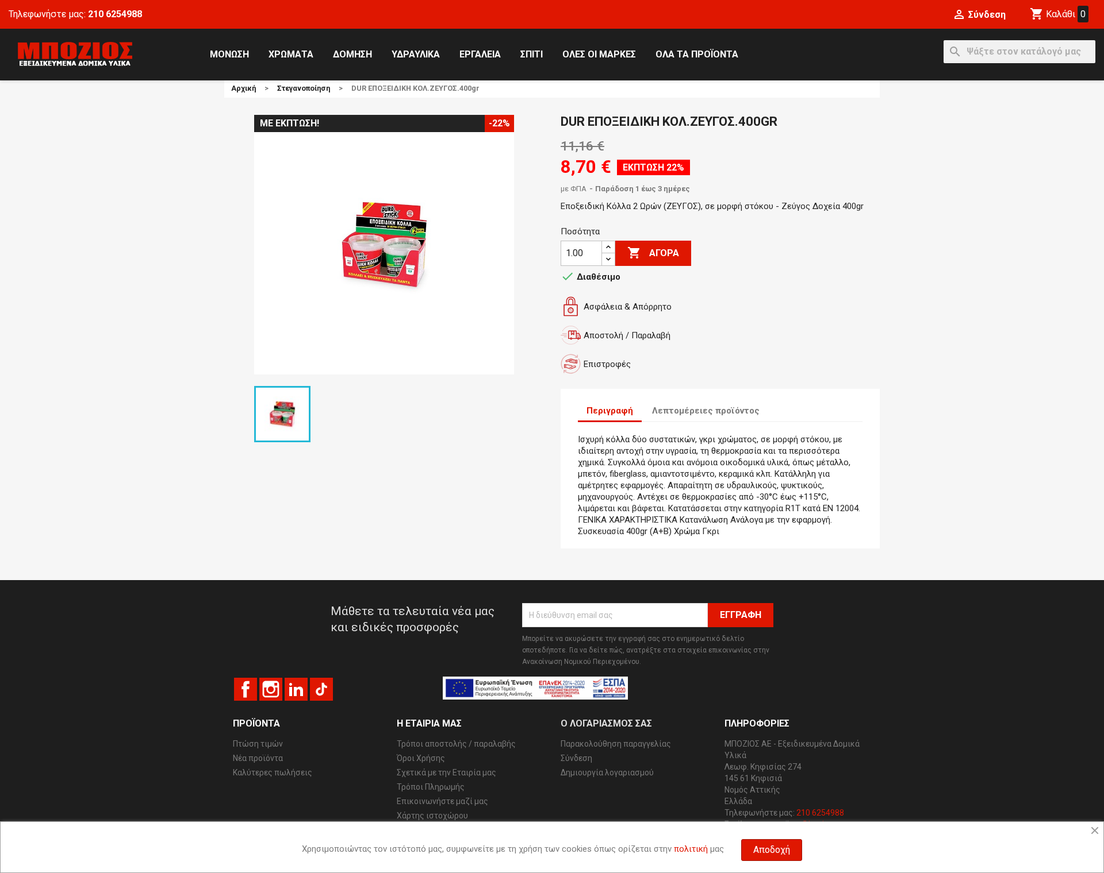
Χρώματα (291, 54)
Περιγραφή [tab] (609, 410)
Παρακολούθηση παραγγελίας (616, 743)
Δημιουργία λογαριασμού (607, 772)
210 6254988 (115, 14)
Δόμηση (352, 54)
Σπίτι (531, 54)
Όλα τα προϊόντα (697, 54)
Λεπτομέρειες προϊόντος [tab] (706, 410)
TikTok (321, 689)
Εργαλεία (480, 54)
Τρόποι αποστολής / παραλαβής (456, 743)
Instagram (270, 689)
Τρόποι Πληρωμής (431, 786)
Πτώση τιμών (258, 743)
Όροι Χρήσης (421, 758)
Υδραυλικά (416, 54)
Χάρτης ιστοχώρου (432, 815)
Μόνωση (229, 54)
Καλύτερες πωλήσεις (272, 772)
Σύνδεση (576, 758)
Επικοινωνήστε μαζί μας (442, 801)
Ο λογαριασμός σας (606, 723)
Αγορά (653, 253)
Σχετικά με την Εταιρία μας (446, 772)
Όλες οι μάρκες (599, 54)
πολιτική (691, 849)
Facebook (245, 689)
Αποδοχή (771, 849)
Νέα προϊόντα (258, 758)
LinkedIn (296, 689)
